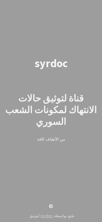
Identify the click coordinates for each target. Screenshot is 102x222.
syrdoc (47, 215)
